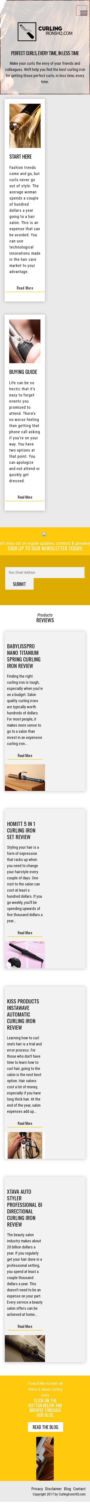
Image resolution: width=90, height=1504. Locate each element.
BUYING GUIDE (23, 371)
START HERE (20, 156)
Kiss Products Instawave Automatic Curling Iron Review (23, 1014)
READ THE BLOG (45, 1427)
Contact (79, 1488)
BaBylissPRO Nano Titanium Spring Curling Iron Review (23, 656)
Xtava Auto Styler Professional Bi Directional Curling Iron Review (24, 1207)
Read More (25, 288)
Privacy (37, 1488)
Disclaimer (53, 1488)
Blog (67, 1488)
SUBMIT (19, 584)
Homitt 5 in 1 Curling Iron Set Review (21, 830)
